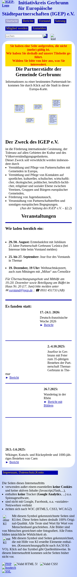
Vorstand (44, 21)
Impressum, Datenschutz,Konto (23, 472)
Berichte (28, 21)
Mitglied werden (17, 28)
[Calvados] (20, 114)
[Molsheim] (30, 117)
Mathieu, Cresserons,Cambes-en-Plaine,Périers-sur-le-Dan (19, 108)
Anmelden (39, 28)
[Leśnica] (60, 109)
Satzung (60, 21)
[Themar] (37, 110)
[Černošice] (53, 113)
